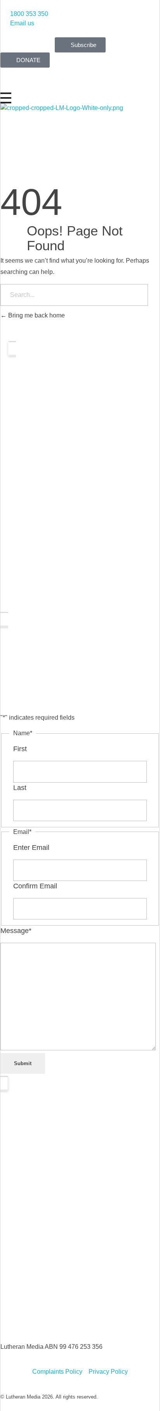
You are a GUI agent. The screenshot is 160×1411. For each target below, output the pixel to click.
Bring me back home (36, 315)
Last (19, 788)
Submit (22, 1063)
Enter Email (31, 847)
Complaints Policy (57, 1371)
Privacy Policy (108, 1371)
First (20, 749)
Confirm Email (35, 886)
